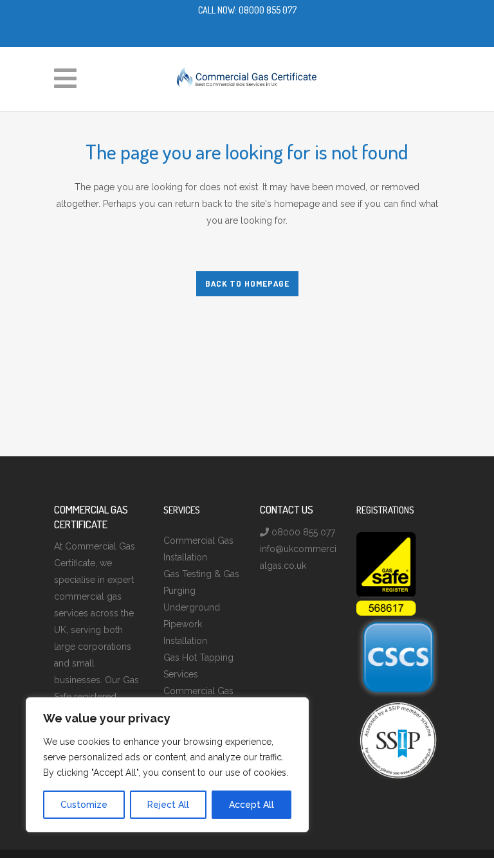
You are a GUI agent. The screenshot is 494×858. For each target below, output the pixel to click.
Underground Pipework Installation (191, 624)
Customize (83, 805)
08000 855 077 (268, 9)
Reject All (168, 805)
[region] (167, 764)
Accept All (251, 805)
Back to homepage (247, 283)
